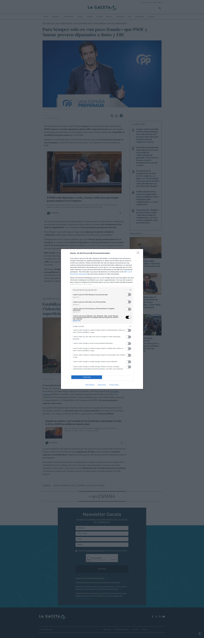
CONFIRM (87, 377)
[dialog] (102, 319)
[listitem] (102, 290)
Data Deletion (90, 385)
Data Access (102, 385)
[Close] (139, 253)
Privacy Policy (114, 385)
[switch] (128, 294)
